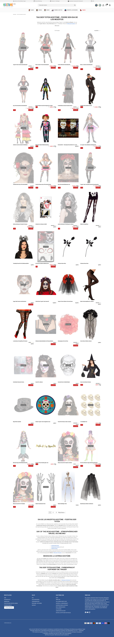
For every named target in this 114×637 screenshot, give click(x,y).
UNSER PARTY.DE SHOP (60, 610)
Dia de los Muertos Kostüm (21, 14)
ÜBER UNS (58, 599)
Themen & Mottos (58, 10)
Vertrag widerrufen (9, 607)
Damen (32, 10)
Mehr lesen (57, 25)
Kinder (47, 10)
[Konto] (103, 5)
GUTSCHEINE (58, 609)
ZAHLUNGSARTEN (35, 599)
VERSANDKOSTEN (35, 601)
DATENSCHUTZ (7, 599)
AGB (5, 597)
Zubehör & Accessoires (72, 10)
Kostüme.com (9, 622)
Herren (40, 10)
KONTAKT (34, 605)
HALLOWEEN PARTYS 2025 (61, 601)
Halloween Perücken (57, 552)
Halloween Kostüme (71, 23)
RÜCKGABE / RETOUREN (37, 603)
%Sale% (84, 10)
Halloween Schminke (66, 580)
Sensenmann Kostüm (55, 547)
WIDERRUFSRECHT (8, 605)
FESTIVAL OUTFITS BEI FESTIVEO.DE (63, 612)
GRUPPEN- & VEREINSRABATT (62, 603)
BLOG (57, 597)
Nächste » (61, 512)
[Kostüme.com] (9, 5)
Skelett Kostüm (54, 548)
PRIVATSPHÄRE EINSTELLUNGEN (11, 603)
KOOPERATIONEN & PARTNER (62, 605)
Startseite (14, 14)
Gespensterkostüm (55, 545)
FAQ (32, 597)
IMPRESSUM (6, 601)
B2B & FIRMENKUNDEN (60, 607)
